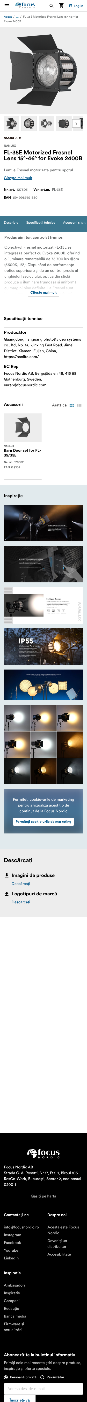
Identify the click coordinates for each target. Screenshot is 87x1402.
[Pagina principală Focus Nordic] (25, 5)
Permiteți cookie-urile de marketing (43, 821)
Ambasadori (14, 1285)
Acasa (8, 17)
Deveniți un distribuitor (57, 1243)
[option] (11, 123)
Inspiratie (12, 1293)
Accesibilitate (59, 1254)
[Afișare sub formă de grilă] (71, 406)
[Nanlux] (12, 138)
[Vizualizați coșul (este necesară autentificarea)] (61, 5)
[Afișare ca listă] (79, 406)
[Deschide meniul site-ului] (9, 5)
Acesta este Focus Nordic (63, 1230)
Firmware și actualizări (14, 1327)
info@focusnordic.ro (21, 1227)
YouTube (11, 1250)
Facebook (12, 1242)
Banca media (15, 1316)
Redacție (11, 1308)
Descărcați (21, 883)
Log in (78, 6)
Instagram (12, 1235)
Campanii (12, 1300)
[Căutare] (51, 5)
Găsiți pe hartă (43, 1196)
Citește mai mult (18, 177)
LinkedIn (11, 1258)
